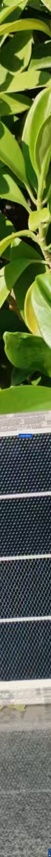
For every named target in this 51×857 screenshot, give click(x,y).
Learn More (25, 439)
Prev (2, 428)
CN (43, 5)
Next (48, 428)
